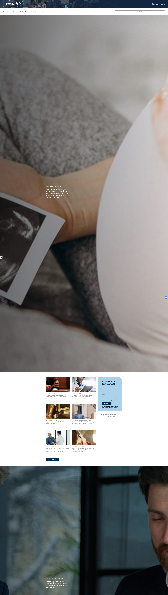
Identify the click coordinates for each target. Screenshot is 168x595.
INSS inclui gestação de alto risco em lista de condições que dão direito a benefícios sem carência (57, 193)
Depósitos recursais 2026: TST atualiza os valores (55, 422)
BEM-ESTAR (23, 11)
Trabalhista (56, 393)
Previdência (58, 186)
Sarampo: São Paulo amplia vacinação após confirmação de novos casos (83, 422)
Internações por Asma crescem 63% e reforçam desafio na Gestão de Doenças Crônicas (83, 450)
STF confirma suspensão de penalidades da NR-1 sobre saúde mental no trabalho (56, 396)
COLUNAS (41, 11)
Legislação (49, 186)
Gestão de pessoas (53, 446)
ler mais (48, 425)
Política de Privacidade (108, 400)
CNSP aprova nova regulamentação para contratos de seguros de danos (56, 585)
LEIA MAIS (48, 200)
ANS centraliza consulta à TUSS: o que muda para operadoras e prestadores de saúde (82, 396)
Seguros (60, 578)
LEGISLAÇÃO (32, 11)
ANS (80, 393)
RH (3, 11)
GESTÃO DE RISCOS (12, 11)
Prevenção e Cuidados (85, 420)
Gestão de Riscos (51, 578)
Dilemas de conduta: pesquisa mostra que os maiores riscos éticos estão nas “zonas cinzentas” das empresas (57, 450)
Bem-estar (75, 420)
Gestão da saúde (79, 446)
